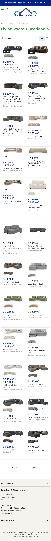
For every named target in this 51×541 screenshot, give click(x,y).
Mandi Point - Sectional (37, 136)
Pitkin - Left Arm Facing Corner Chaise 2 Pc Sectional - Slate (12, 131)
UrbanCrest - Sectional (37, 284)
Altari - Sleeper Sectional (38, 417)
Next (35, 467)
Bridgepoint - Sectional (37, 315)
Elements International (10, 253)
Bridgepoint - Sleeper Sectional (11, 316)
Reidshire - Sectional (36, 450)
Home (3, 23)
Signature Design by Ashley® (12, 72)
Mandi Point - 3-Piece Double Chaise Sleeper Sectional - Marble (37, 163)
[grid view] (42, 38)
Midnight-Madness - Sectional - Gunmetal (11, 68)
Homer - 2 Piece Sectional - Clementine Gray (12, 248)
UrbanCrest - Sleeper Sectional (36, 351)
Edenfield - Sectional (11, 419)
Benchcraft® (32, 103)
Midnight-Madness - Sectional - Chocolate (36, 70)
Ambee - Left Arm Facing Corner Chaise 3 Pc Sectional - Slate (37, 98)
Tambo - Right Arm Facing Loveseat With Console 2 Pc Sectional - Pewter (12, 100)
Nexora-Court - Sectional (13, 168)
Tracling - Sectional (10, 450)
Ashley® (6, 136)
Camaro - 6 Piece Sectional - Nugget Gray (37, 247)
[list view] (47, 38)
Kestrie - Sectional (10, 349)
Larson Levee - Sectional (13, 282)
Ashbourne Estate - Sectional (11, 386)
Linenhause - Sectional (12, 201)
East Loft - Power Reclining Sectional (35, 206)
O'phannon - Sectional (37, 384)
